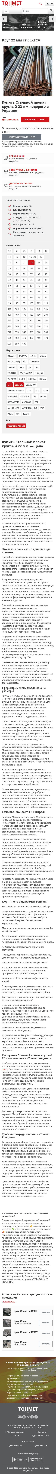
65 (31, 291)
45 (31, 280)
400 (17, 337)
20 (17, 262)
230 (24, 320)
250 (39, 320)
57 (9, 291)
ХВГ (18, 413)
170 (24, 314)
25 (9, 268)
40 (46, 274)
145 (46, 309)
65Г (36, 402)
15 (17, 256)
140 (39, 309)
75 (17, 297)
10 (39, 251)
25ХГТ (22, 379)
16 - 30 (32, 256)
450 (39, 337)
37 (31, 274)
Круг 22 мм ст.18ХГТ (26, 1332)
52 (24, 285)
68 (39, 291)
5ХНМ (33, 355)
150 (9, 314)
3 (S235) (11, 355)
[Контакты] (40, 3)
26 (17, 268)
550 (17, 343)
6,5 (24, 251)
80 (31, 297)
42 (9, 280)
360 (39, 332)
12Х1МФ (34, 361)
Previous (3, 19)
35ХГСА (19, 384)
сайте (5, 1069)
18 (9, 262)
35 (17, 274)
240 (31, 320)
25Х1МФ (12, 379)
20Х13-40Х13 (26, 373)
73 (9, 297)
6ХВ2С (43, 355)
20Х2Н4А (12, 373)
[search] (51, 11)
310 (46, 326)
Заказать (46, 1312)
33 (46, 268)
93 (17, 303)
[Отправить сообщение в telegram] (28, 1417)
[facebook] (32, 1417)
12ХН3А (11, 367)
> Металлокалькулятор (28, 1453)
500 (9, 343)
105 (39, 303)
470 (46, 337)
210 (9, 320)
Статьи (16, 1435)
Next (52, 19)
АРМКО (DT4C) (29, 408)
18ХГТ (21, 367)
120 (17, 309)
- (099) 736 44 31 (41, 1445)
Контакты (42, 1432)
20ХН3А (39, 373)
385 (9, 337)
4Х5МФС (23, 355)
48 (39, 280)
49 (46, 280)
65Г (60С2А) (13, 408)
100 (31, 303)
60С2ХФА (26, 402)
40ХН (45, 390)
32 (39, 268)
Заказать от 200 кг (35, 119)
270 (9, 326)
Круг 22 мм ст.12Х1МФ (20, 1343)
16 (24, 256)
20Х (37, 367)
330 (17, 332)
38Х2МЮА (31, 384)
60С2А (43, 396)
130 (31, 309)
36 (24, 274)
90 (9, 303)
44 (24, 280)
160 (17, 314)
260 (46, 320)
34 (9, 274)
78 (24, 297)
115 (9, 309)
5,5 (9, 251)
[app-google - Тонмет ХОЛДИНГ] (20, 1459)
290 (31, 326)
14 (9, 256)
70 (46, 291)
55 (39, 285)
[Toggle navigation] (6, 11)
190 (39, 314)
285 (24, 326)
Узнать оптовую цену (22, 137)
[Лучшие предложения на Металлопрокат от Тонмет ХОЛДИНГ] (11, 4)
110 (46, 303)
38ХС (29, 390)
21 (24, 262)
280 (17, 326)
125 (24, 309)
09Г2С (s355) (14, 361)
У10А (10, 413)
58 (17, 291)
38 (39, 274)
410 (24, 337)
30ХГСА (32, 379)
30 (31, 268)
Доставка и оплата (41, 1435)
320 (9, 332)
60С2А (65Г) (13, 402)
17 (41, 256)
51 (17, 285)
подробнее (13, 161)
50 (9, 285)
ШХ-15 (26, 413)
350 (31, 332)
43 (17, 280)
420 (31, 337)
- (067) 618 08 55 (15, 1445)
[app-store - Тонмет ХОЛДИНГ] (36, 1459)
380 (46, 332)
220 (17, 320)
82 (39, 297)
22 (31, 262)
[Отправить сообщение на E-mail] (20, 1417)
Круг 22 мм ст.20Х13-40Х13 (22, 1322)
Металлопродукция (15, 1432)
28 (24, 268)
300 (39, 326)
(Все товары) (8, 1301)
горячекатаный (16, 425)
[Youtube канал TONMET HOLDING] (24, 1417)
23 (39, 262)
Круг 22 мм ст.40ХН (25, 1311)
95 (24, 303)
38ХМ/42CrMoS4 (16, 390)
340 (24, 332)
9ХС (25, 361)
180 (31, 314)
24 (46, 262)
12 (46, 251)
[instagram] (36, 1417)
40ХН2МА (12, 396)
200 (46, 314)
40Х (37, 390)
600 (24, 343)
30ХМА (42, 379)
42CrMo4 (24, 396)
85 (46, 297)
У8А (42, 408)
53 (31, 285)
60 (24, 291)
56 (46, 285)
